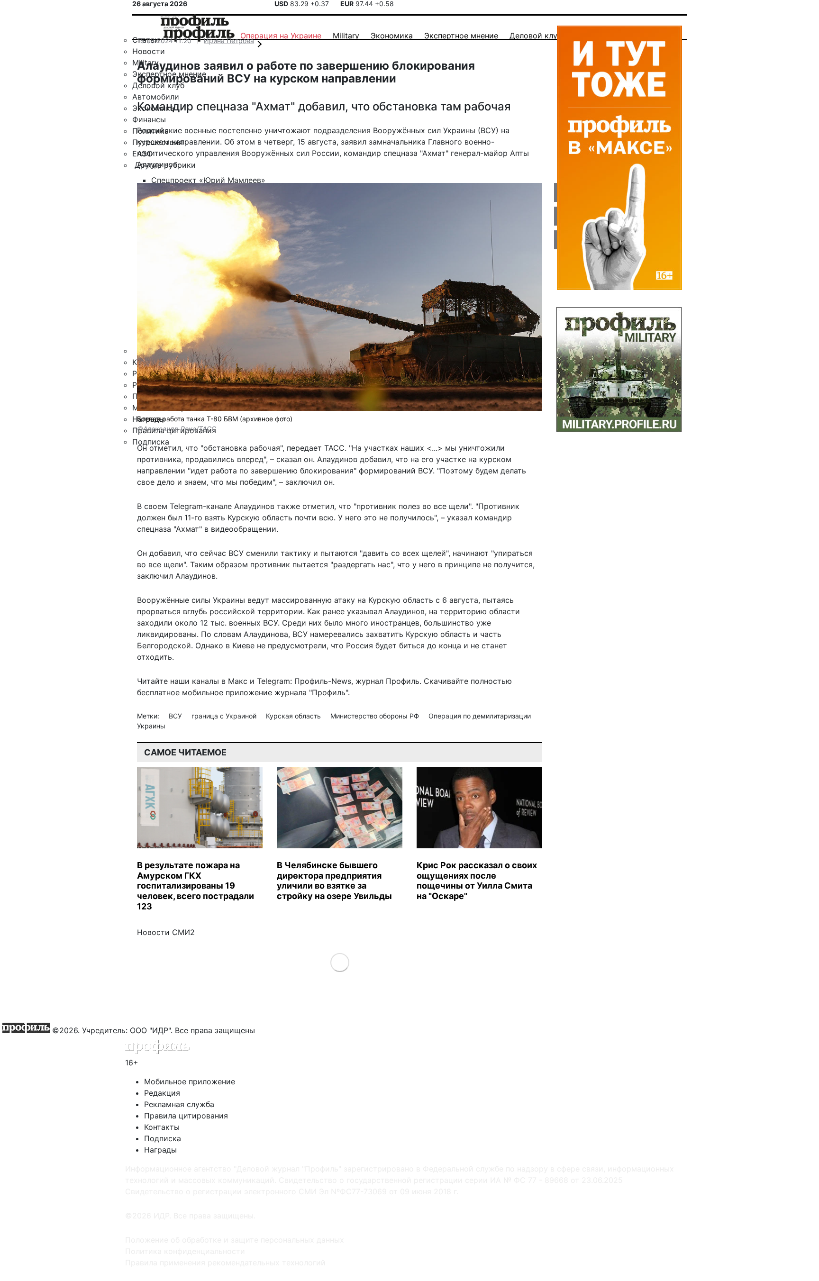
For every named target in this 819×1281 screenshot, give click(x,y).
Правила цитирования (186, 1115)
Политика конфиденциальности (185, 1251)
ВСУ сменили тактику (269, 553)
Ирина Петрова (229, 40)
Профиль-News (322, 681)
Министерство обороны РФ (375, 716)
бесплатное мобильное (180, 692)
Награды (160, 1149)
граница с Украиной (224, 716)
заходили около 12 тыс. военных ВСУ (207, 622)
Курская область (294, 716)
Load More (339, 962)
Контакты (162, 1127)
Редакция (162, 1093)
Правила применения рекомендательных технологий (225, 1262)
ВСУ (176, 716)
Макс (237, 681)
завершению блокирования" (303, 470)
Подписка (162, 1138)
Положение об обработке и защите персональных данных (234, 1240)
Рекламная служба (179, 1104)
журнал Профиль (387, 681)
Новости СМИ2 (166, 932)
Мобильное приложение (189, 1081)
